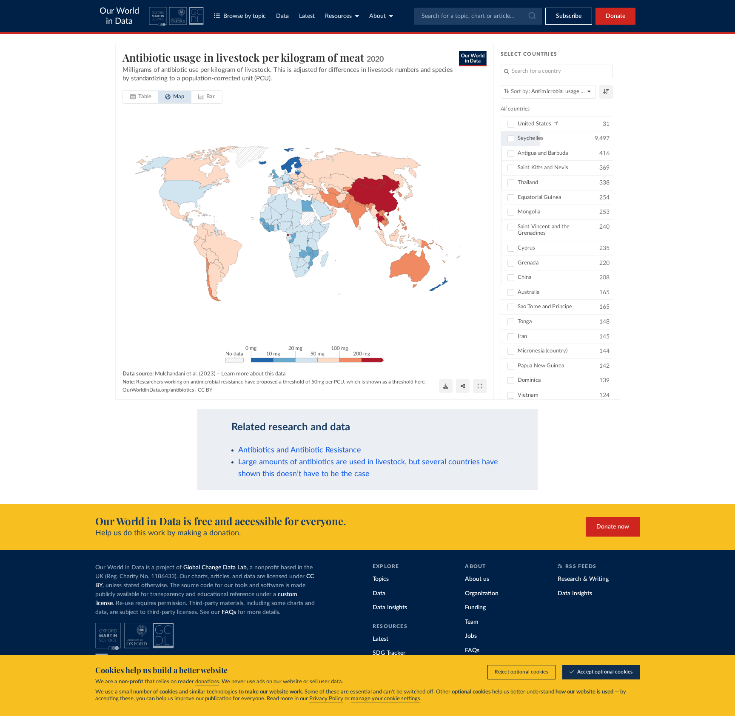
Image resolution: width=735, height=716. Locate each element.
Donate (615, 16)
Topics (381, 579)
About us (477, 579)
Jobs (471, 636)
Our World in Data (119, 16)
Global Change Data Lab (215, 568)
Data (282, 16)
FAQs (229, 612)
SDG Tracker (389, 653)
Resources (338, 16)
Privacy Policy (326, 699)
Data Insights (390, 608)
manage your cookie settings (385, 699)
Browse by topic (244, 16)
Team (472, 622)
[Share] (463, 386)
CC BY (205, 389)
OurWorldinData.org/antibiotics (158, 389)
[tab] (141, 97)
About (377, 16)
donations (207, 682)
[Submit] (531, 16)
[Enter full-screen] (480, 386)
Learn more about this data (253, 374)
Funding (475, 608)
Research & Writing (583, 579)
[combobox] (478, 16)
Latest (307, 16)
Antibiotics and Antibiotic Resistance (299, 450)
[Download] (446, 386)
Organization (482, 594)
